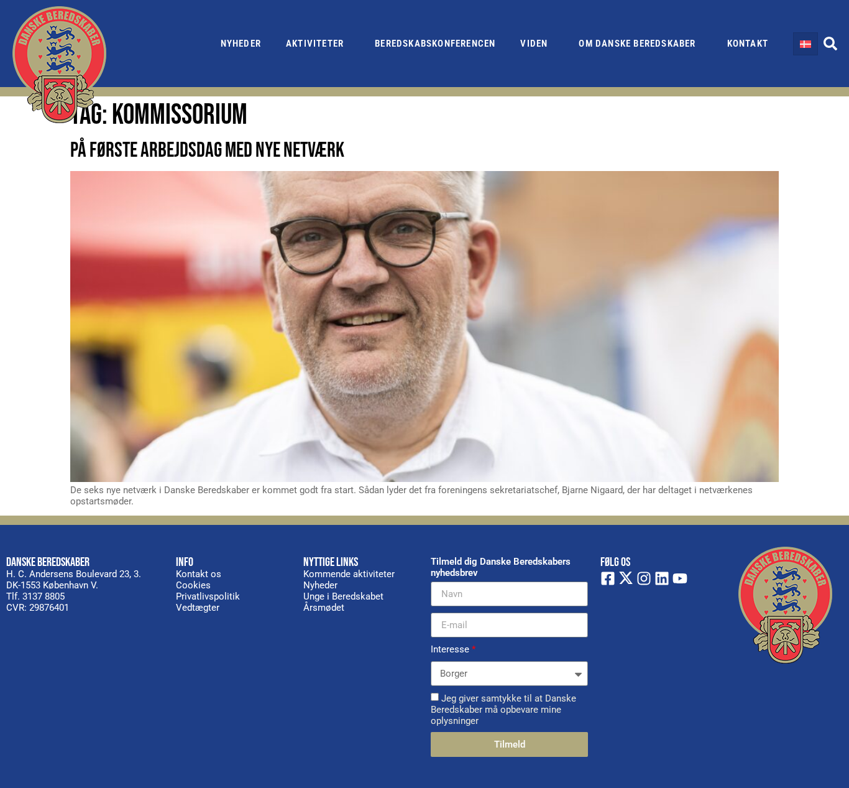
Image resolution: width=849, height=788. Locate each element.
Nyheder (241, 43)
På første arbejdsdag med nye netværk (207, 150)
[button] (830, 43)
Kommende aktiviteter (349, 574)
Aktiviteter (315, 43)
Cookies (193, 585)
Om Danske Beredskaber (637, 43)
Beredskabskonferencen (435, 43)
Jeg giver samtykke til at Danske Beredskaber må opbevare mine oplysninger (503, 709)
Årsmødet (323, 607)
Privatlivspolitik (208, 596)
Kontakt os (198, 574)
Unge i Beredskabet (343, 596)
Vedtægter (197, 607)
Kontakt (747, 43)
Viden (534, 43)
